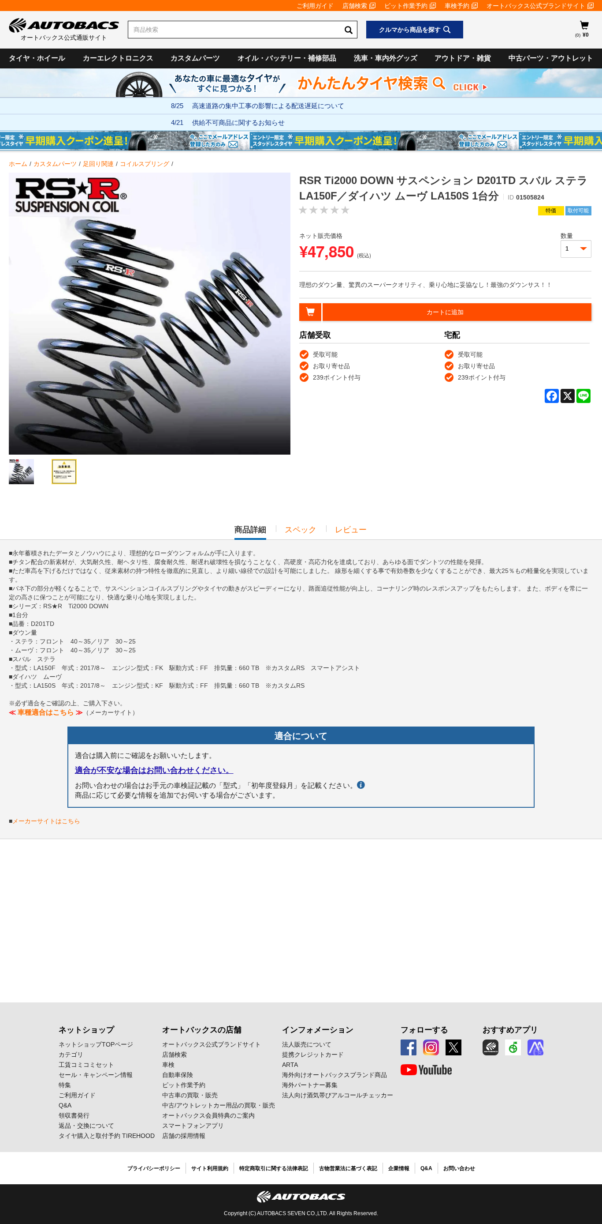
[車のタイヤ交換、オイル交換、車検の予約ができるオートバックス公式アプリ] (490, 1047)
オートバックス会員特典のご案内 (208, 1115)
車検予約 (457, 5)
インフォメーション (317, 1029)
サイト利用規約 (209, 1168)
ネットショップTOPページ (96, 1044)
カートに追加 (445, 312)
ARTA (290, 1064)
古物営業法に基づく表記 (348, 1168)
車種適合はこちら (46, 712)
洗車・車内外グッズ (385, 58)
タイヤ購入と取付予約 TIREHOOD (107, 1135)
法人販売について (306, 1044)
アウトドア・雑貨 (463, 58)
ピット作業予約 (405, 5)
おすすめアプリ (510, 1029)
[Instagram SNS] (431, 1047)
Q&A (65, 1105)
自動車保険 (177, 1074)
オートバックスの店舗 (202, 1029)
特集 (65, 1084)
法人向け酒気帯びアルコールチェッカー (337, 1095)
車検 (168, 1064)
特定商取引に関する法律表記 (273, 1168)
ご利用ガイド (315, 5)
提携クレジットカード (313, 1054)
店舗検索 (354, 5)
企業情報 (398, 1168)
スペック (300, 529)
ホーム (18, 163)
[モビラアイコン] (535, 1047)
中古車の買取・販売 (190, 1095)
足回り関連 (98, 163)
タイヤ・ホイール (37, 58)
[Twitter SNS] (453, 1047)
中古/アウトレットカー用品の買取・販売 (218, 1105)
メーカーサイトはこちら (46, 821)
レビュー (351, 529)
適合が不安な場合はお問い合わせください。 (154, 770)
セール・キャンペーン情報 (96, 1074)
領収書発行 (74, 1115)
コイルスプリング (144, 163)
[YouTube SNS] (426, 1070)
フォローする (424, 1029)
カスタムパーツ (195, 58)
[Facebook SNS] (408, 1047)
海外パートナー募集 (310, 1084)
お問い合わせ (459, 1168)
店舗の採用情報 (183, 1135)
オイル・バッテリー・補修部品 (287, 58)
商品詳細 (250, 532)
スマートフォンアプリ (193, 1125)
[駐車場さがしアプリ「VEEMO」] (513, 1047)
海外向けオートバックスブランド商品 (334, 1074)
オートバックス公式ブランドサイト (536, 5)
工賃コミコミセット (86, 1064)
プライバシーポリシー (153, 1168)
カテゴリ (71, 1054)
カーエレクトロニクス (118, 58)
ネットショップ (86, 1029)
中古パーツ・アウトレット (551, 58)
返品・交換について (86, 1125)
